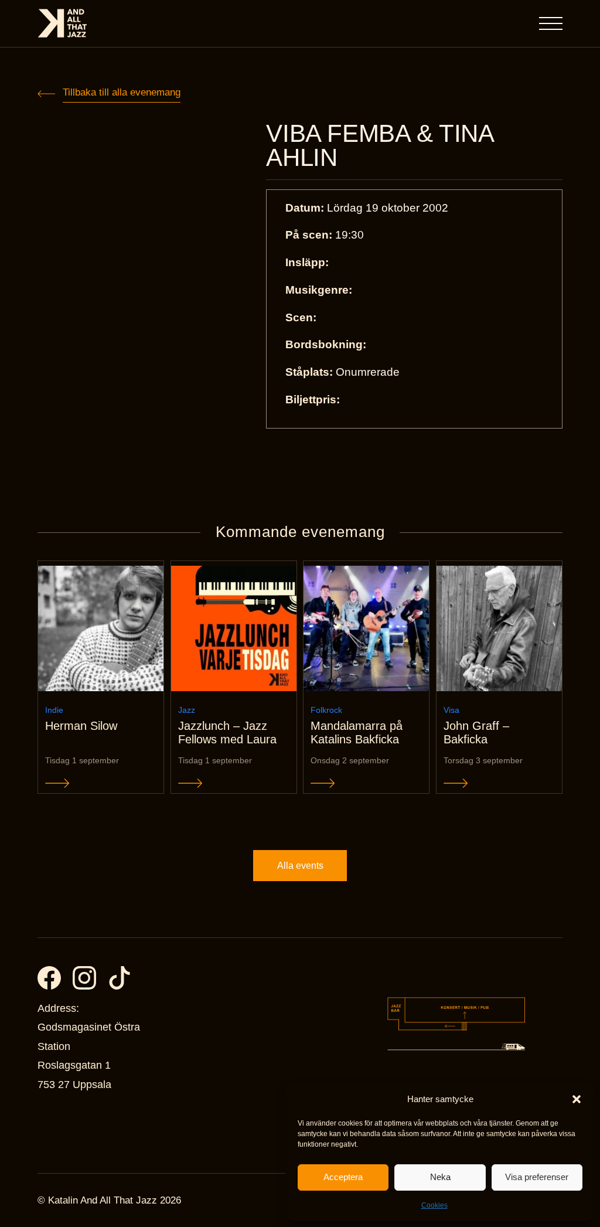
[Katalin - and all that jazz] (62, 23)
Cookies (434, 1205)
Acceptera (343, 1177)
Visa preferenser (536, 1177)
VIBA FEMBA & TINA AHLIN (379, 145)
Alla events (300, 866)
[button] (576, 1099)
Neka (440, 1177)
